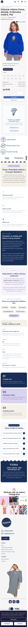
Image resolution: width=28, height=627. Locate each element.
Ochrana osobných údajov (8, 568)
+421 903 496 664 (14, 130)
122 (19, 75)
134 (4, 78)
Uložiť (5, 104)
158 (20, 78)
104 (8, 75)
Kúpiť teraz (14, 100)
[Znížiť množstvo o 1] (17, 93)
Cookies (3, 570)
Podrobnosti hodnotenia (7, 19)
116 (15, 75)
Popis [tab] (7, 158)
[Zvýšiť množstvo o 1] (23, 93)
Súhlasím (20, 623)
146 (12, 78)
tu (22, 616)
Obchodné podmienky (7, 564)
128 (23, 75)
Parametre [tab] (19, 158)
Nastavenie (14, 619)
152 (16, 78)
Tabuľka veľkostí (8, 69)
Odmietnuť (7, 623)
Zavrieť (10, 104)
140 (8, 78)
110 (12, 75)
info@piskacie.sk (14, 127)
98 (4, 75)
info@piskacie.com (9, 550)
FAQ (2, 562)
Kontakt (5, 555)
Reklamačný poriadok (6, 566)
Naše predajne (5, 575)
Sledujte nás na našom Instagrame (14, 510)
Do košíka (14, 97)
